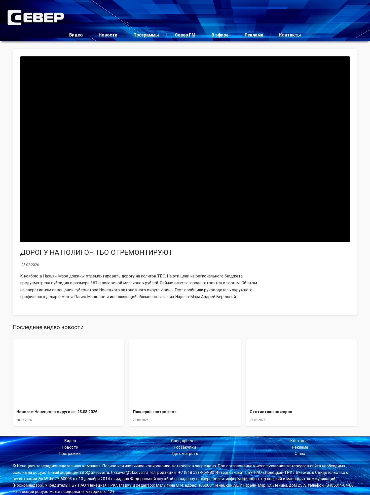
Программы (146, 35)
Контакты (290, 35)
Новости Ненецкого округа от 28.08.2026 (56, 411)
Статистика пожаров (271, 411)
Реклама (254, 35)
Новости (108, 35)
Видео (76, 35)
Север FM (185, 35)
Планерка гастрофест (154, 411)
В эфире (220, 35)
